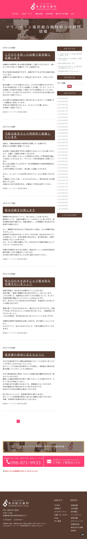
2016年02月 (63, 139)
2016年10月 (63, 114)
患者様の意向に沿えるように (25, 354)
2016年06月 (63, 127)
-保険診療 (74, 505)
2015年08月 (63, 158)
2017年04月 (63, 101)
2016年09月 (63, 117)
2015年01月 (63, 180)
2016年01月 (63, 142)
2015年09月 (63, 155)
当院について (27, 14)
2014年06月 (63, 202)
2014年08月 (63, 196)
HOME (15, 14)
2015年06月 (63, 164)
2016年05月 (63, 130)
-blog (56, 518)
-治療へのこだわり (61, 515)
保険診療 (38, 14)
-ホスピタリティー (61, 511)
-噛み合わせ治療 (76, 527)
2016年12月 (63, 108)
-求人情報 (57, 521)
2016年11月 (63, 111)
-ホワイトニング (76, 521)
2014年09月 (63, 193)
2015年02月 (63, 177)
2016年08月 (63, 120)
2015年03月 (63, 174)
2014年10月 (63, 190)
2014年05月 (63, 206)
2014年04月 (63, 209)
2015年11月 (63, 149)
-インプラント (75, 515)
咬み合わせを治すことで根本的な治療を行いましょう (70, 67)
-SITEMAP (7, 520)
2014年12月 (63, 183)
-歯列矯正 (74, 511)
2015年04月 (63, 171)
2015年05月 (63, 168)
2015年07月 (63, 161)
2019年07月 (63, 98)
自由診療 (49, 14)
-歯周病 (73, 530)
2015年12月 (63, 146)
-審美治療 (74, 518)
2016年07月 (63, 123)
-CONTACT (18, 520)
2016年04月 (63, 133)
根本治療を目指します (20, 210)
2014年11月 (63, 187)
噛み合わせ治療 (62, 14)
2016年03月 (63, 136)
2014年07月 (63, 199)
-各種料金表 (74, 524)
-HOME (57, 505)
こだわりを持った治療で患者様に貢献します (70, 54)
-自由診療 (74, 508)
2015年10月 (63, 152)
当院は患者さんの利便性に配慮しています (70, 59)
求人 (73, 14)
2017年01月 (63, 104)
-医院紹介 (57, 508)
